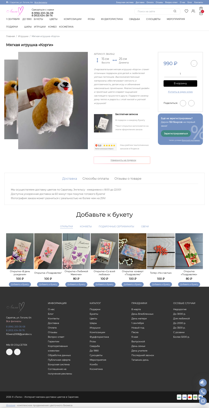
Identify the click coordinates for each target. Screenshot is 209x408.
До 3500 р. (179, 327)
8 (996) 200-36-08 (42, 13)
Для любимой (181, 318)
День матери (139, 318)
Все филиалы (40, 2)
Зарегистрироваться (176, 133)
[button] (199, 256)
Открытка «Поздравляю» (189, 273)
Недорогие (180, 309)
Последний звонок (142, 355)
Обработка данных (59, 355)
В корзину (180, 83)
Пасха (134, 332)
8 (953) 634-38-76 (15, 330)
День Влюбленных (142, 313)
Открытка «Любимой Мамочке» (76, 273)
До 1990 (27, 19)
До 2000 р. (179, 323)
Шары (28, 26)
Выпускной (138, 341)
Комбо (52, 26)
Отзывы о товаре (127, 178)
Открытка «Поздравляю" (48, 273)
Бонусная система (124, 2)
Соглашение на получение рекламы (60, 371)
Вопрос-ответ (171, 2)
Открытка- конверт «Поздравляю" (133, 273)
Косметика (66, 26)
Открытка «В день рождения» (20, 273)
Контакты (198, 2)
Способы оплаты (95, 178)
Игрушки (40, 26)
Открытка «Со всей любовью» (104, 273)
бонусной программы (191, 140)
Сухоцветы (153, 19)
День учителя (139, 350)
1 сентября (13, 19)
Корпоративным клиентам (58, 348)
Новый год (137, 327)
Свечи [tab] (145, 226)
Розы (91, 19)
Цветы (53, 19)
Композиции (73, 19)
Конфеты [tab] (86, 226)
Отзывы (159, 2)
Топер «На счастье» (161, 273)
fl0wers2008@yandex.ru (19, 334)
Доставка (140, 2)
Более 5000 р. (181, 336)
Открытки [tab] (66, 226)
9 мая (134, 336)
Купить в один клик (180, 91)
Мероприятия (176, 19)
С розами (179, 332)
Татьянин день (140, 359)
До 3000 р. (179, 313)
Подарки (12, 26)
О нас (182, 2)
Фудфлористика (112, 19)
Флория (10, 405)
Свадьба (134, 19)
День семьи (138, 346)
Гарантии (53, 341)
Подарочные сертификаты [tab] (116, 226)
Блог (190, 2)
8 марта (136, 309)
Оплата (150, 2)
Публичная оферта (59, 359)
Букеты (39, 19)
